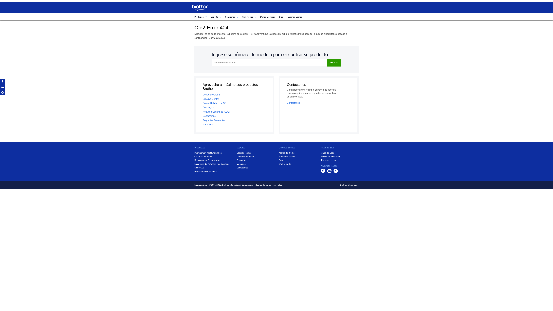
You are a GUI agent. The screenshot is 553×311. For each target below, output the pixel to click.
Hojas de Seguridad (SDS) (216, 112)
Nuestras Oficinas (287, 156)
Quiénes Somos (295, 17)
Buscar (334, 62)
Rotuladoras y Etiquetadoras (207, 160)
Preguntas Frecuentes (214, 120)
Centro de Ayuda (211, 94)
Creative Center (211, 99)
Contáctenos (209, 116)
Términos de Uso (328, 160)
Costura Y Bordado (203, 156)
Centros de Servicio (245, 156)
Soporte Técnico (244, 152)
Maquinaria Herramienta (205, 171)
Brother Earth (285, 163)
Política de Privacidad (330, 156)
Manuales (208, 124)
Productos (199, 17)
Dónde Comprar (267, 17)
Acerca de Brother (287, 152)
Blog (281, 17)
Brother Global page (349, 185)
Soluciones (230, 17)
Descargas (208, 107)
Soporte (214, 17)
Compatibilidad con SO (214, 103)
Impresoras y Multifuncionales (208, 152)
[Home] (200, 8)
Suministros (247, 17)
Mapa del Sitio (327, 152)
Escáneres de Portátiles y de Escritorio (212, 163)
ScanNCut (199, 167)
